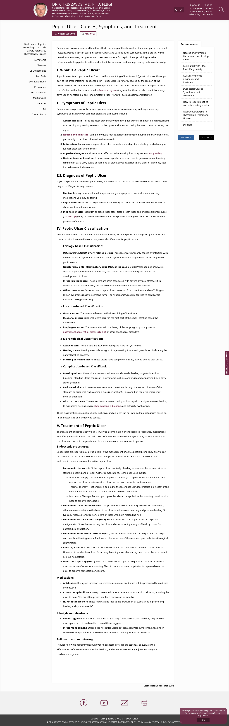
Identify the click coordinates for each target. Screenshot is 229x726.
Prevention (40, 87)
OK (203, 720)
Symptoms (40, 59)
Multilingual (39, 97)
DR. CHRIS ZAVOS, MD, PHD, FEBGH (83, 4)
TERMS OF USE (114, 718)
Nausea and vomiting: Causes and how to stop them (196, 56)
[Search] (221, 9)
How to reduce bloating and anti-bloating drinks (196, 103)
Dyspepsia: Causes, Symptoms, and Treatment (193, 92)
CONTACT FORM (98, 718)
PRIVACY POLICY (131, 718)
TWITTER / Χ (206, 137)
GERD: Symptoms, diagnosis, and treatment (193, 79)
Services (41, 103)
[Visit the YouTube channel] (104, 703)
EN (180, 9)
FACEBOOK (186, 137)
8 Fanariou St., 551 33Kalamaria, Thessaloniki (201, 13)
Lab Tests (41, 76)
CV (44, 108)
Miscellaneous (38, 92)
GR (176, 9)
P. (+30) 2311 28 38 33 (201, 5)
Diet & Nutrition (37, 81)
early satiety (155, 153)
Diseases (41, 65)
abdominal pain (102, 405)
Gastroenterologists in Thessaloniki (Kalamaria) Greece (196, 115)
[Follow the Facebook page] (84, 703)
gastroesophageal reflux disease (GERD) (84, 331)
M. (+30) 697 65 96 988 (201, 8)
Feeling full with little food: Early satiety (194, 67)
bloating (116, 405)
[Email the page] (125, 703)
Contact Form (38, 114)
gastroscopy (70, 216)
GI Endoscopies (37, 70)
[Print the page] (145, 703)
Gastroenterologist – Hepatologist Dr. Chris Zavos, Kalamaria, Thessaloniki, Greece (34, 48)
